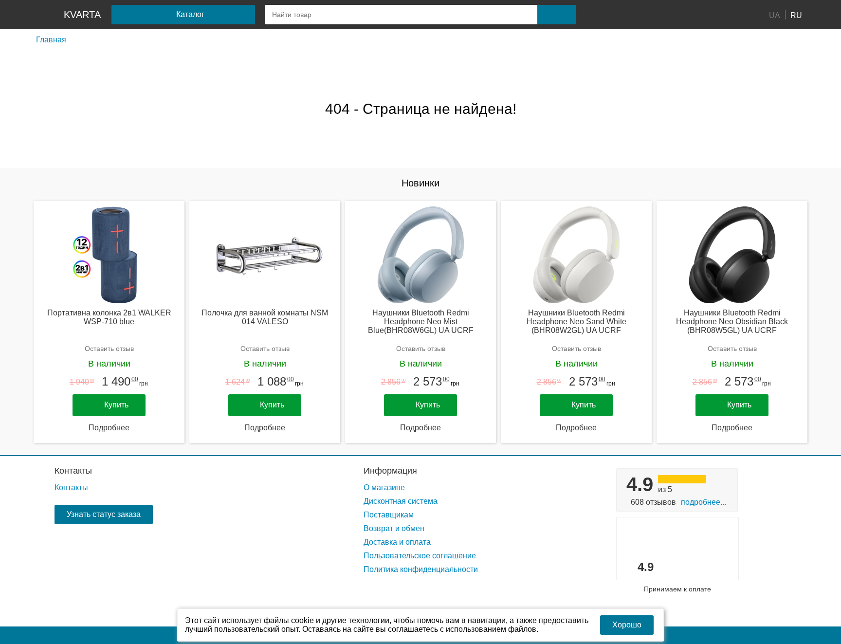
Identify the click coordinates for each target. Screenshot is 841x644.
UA (774, 14)
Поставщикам (389, 515)
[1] (608, 14)
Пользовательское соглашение (420, 556)
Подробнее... (703, 502)
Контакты (73, 471)
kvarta (82, 14)
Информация (390, 471)
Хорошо (626, 625)
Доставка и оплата (397, 542)
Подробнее (109, 427)
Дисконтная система (401, 501)
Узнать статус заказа (104, 514)
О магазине (384, 487)
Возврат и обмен (394, 528)
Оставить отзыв (109, 348)
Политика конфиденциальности (421, 569)
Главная (51, 40)
